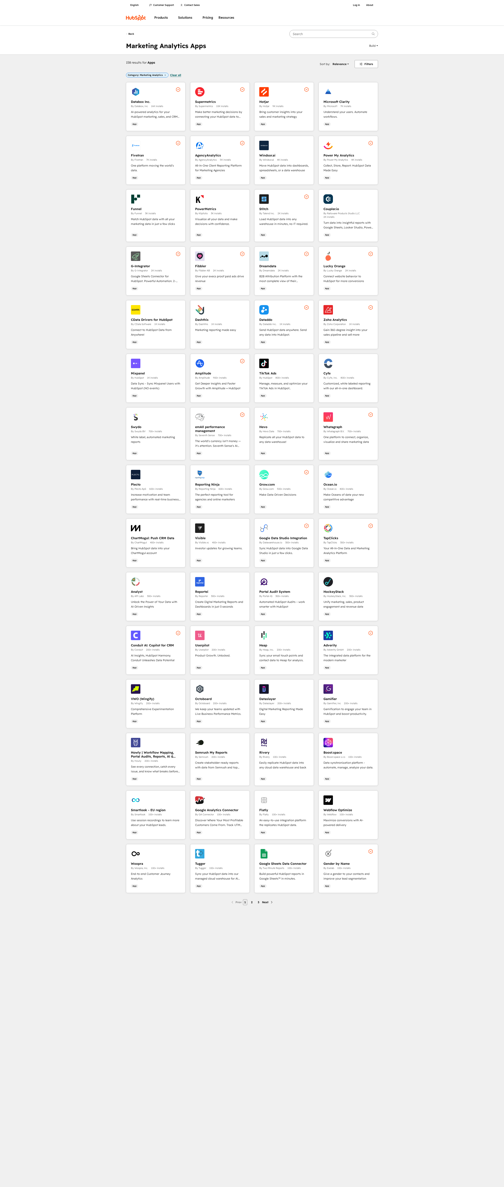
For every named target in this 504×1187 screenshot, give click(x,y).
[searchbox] (333, 34)
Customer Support (163, 5)
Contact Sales (192, 5)
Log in (356, 5)
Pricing (208, 18)
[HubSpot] (136, 18)
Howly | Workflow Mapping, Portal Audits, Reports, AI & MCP (152, 754)
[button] (373, 45)
